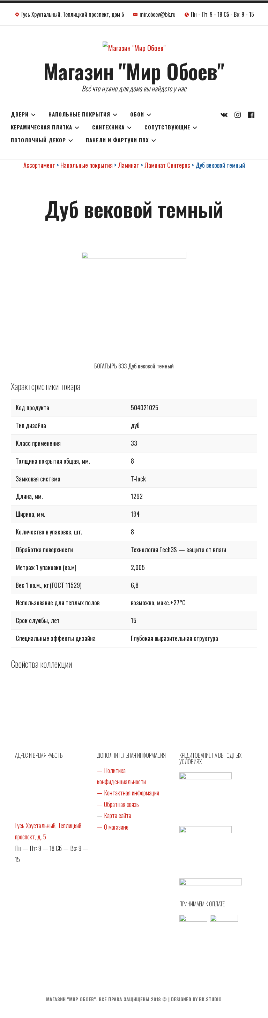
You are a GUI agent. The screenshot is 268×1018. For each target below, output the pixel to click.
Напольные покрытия (79, 114)
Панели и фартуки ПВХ (117, 140)
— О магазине (112, 826)
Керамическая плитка (41, 127)
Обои (137, 114)
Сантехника (108, 127)
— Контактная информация (128, 792)
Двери (20, 114)
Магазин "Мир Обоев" (134, 70)
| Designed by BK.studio (195, 999)
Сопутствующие (167, 127)
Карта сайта (117, 815)
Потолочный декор (38, 140)
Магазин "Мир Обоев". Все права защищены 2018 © (106, 999)
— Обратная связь (118, 804)
